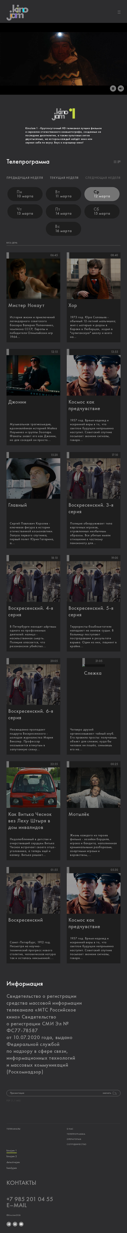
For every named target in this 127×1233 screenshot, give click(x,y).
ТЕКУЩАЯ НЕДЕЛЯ (64, 178)
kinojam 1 (12, 1151)
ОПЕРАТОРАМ (74, 1139)
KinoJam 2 (48, 55)
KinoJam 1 (20, 55)
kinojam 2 (12, 1156)
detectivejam (13, 1162)
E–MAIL (17, 1205)
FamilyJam (107, 55)
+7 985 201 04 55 (30, 1199)
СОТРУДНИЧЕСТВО (76, 1144)
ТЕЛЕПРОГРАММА (76, 1134)
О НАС (70, 1129)
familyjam (12, 1168)
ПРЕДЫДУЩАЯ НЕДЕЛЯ (25, 178)
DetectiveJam (78, 55)
